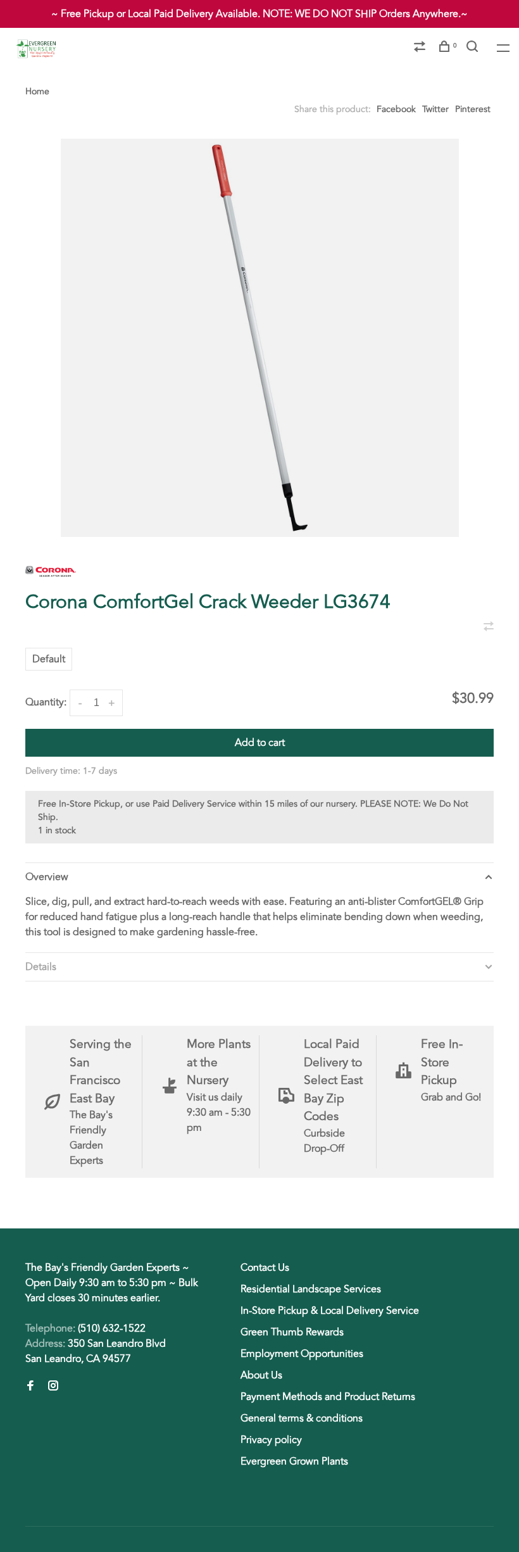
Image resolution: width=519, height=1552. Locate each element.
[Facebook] (30, 1386)
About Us (261, 1375)
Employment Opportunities (302, 1353)
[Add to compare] (489, 627)
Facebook (396, 109)
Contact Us (265, 1267)
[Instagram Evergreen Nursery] (53, 1386)
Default (48, 659)
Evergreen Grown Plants (294, 1461)
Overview (46, 877)
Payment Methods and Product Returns (328, 1396)
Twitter (435, 109)
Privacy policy (271, 1440)
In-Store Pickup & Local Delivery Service (330, 1310)
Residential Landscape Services (311, 1289)
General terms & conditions (302, 1418)
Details (40, 967)
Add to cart (260, 742)
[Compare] (421, 48)
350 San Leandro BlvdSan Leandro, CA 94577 (95, 1351)
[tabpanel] (259, 338)
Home (37, 91)
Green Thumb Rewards (292, 1332)
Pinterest (473, 109)
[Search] (473, 48)
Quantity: (45, 702)
